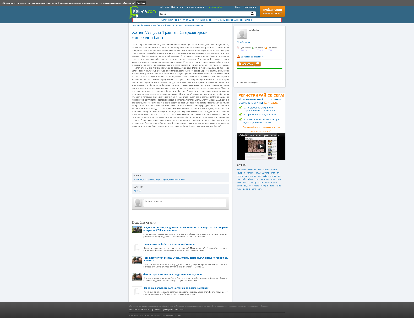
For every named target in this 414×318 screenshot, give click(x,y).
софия (266, 176)
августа (143, 179)
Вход (237, 7)
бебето (255, 186)
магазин (250, 173)
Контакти (179, 310)
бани (183, 179)
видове (247, 186)
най (259, 170)
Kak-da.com (148, 315)
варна (239, 186)
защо (258, 173)
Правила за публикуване (162, 310)
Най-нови (164, 7)
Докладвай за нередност (251, 57)
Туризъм (145, 25)
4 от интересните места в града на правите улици (172, 274)
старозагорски (161, 179)
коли (260, 189)
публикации (243, 42)
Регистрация (249, 7)
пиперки (264, 186)
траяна (150, 179)
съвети (268, 182)
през (273, 179)
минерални (174, 179)
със (259, 176)
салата (240, 176)
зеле (254, 189)
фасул (246, 182)
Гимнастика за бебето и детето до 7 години (169, 244)
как (238, 170)
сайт (244, 179)
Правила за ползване (139, 310)
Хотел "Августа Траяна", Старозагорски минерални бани (177, 25)
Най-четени (177, 7)
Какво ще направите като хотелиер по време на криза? (175, 288)
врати (260, 182)
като (272, 186)
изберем (241, 173)
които (278, 186)
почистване (250, 176)
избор (253, 182)
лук (238, 179)
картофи (265, 179)
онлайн (266, 170)
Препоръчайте (214, 7)
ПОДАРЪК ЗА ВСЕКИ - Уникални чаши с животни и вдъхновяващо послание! (206, 20)
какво (243, 170)
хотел (136, 179)
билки (274, 170)
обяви (250, 179)
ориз (257, 179)
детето (265, 173)
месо (239, 182)
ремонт (246, 189)
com (275, 182)
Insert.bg (157, 315)
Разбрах (141, 3)
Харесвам (247, 63)
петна (273, 176)
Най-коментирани (195, 7)
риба (279, 179)
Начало (135, 25)
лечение (252, 170)
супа (273, 173)
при (279, 176)
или (278, 173)
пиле (239, 189)
